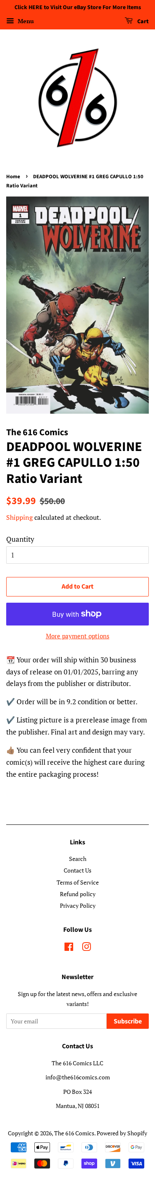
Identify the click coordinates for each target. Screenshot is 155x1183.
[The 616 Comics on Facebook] (69, 948)
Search (77, 859)
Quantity (20, 539)
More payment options (78, 636)
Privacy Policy (77, 905)
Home (13, 176)
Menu (25, 21)
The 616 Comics (74, 1133)
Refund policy (77, 894)
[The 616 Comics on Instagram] (86, 948)
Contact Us (77, 870)
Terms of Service (78, 882)
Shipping (19, 517)
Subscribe (128, 1021)
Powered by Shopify (122, 1133)
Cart (142, 21)
